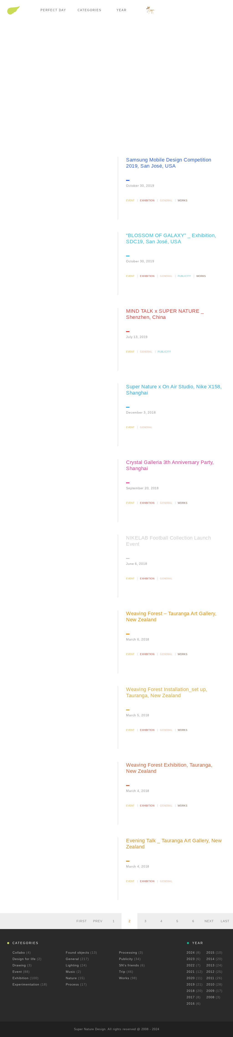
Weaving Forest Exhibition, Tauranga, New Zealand (169, 768)
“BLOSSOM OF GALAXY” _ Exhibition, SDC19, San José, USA (171, 238)
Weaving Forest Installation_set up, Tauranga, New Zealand (166, 692)
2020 (191, 978)
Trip (123, 971)
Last (225, 921)
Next (209, 921)
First (81, 921)
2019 (191, 984)
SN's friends (129, 965)
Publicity (184, 276)
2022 (191, 965)
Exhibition (147, 200)
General (166, 200)
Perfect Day (53, 10)
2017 (191, 997)
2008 (210, 997)
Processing (128, 952)
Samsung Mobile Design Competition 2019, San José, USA (168, 163)
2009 (210, 991)
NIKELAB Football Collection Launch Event (168, 541)
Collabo (19, 952)
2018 (191, 991)
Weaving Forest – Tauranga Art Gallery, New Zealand (171, 616)
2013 (210, 965)
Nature (72, 978)
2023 (191, 959)
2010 (210, 984)
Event (130, 200)
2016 (191, 1003)
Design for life (25, 959)
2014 (210, 959)
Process (73, 984)
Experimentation (27, 984)
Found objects (78, 952)
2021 (191, 971)
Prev (97, 921)
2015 (210, 952)
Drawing (20, 965)
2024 (191, 952)
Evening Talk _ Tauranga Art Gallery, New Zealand (174, 844)
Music (71, 971)
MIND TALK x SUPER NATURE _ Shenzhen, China (165, 314)
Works (182, 200)
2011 (210, 978)
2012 (210, 971)
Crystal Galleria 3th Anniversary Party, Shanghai (170, 465)
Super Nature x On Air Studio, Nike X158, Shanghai (174, 390)
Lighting (73, 965)
